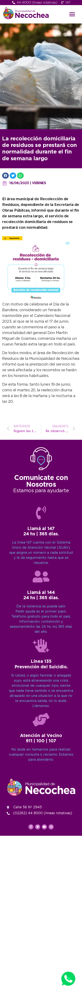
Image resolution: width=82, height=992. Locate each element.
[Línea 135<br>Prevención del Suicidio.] (41, 645)
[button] (72, 14)
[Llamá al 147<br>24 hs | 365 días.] (41, 512)
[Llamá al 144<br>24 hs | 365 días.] (41, 576)
